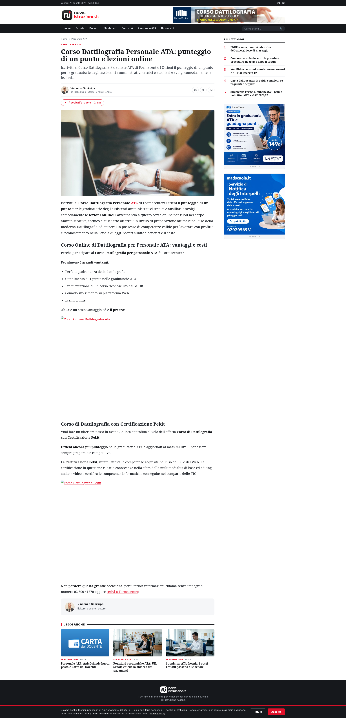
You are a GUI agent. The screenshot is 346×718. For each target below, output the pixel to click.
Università (167, 28)
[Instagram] (283, 3)
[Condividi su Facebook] (195, 90)
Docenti (94, 28)
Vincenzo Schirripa (82, 88)
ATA (134, 203)
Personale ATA (147, 28)
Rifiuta (258, 711)
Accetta (276, 711)
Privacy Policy (157, 713)
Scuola (80, 28)
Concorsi (127, 28)
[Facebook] (278, 3)
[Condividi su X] (203, 90)
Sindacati (110, 28)
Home (67, 28)
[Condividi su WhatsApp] (211, 90)
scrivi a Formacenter (122, 591)
